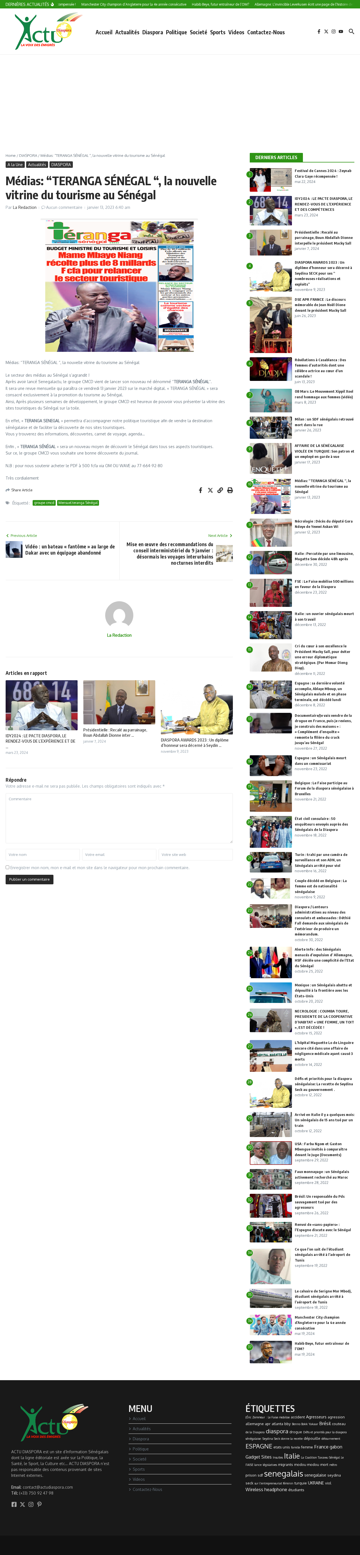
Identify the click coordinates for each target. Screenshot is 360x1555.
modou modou (306, 1464)
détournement (330, 1439)
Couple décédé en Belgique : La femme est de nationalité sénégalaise (321, 886)
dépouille (312, 1438)
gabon (336, 1447)
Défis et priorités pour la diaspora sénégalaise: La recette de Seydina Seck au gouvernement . (324, 1084)
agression (336, 1417)
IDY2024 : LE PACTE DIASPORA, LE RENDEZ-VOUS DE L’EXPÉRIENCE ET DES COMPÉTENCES (324, 204)
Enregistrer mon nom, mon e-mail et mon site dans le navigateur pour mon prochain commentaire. (100, 867)
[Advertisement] (180, 96)
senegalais (283, 1473)
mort (324, 1464)
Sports (218, 32)
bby (287, 1423)
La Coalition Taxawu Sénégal (320, 1457)
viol (328, 1483)
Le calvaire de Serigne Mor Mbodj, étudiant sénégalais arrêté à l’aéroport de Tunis (323, 1296)
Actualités (127, 32)
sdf (260, 1475)
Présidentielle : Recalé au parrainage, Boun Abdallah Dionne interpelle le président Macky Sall (324, 237)
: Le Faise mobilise (278, 1417)
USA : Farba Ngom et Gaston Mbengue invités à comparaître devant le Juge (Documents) (321, 1149)
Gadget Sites (259, 1457)
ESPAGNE (259, 1446)
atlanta (277, 1423)
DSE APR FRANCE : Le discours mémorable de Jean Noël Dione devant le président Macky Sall (320, 305)
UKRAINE (316, 1482)
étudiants (296, 1490)
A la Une (15, 164)
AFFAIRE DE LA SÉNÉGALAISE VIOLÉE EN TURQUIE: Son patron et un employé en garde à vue (324, 451)
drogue (295, 1432)
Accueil (104, 32)
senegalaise (315, 1474)
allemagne (255, 1423)
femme (307, 1447)
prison (251, 1475)
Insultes (278, 1457)
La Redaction (25, 207)
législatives (270, 1465)
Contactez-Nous (266, 32)
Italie (292, 1455)
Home (11, 155)
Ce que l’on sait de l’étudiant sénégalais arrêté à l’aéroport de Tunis (322, 1254)
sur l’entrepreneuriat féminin (274, 1483)
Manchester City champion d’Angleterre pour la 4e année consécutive (320, 1322)
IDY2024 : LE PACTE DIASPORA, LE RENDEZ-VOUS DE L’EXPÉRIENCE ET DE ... (40, 741)
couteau (339, 1423)
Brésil (325, 1423)
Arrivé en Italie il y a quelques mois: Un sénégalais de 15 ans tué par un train (324, 1120)
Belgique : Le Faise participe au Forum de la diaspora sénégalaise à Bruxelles (324, 788)
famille (295, 1447)
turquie (300, 1483)
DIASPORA (28, 155)
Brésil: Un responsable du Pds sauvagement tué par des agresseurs (320, 1202)
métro (333, 1465)
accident (298, 1417)
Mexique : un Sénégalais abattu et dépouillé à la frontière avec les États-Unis (323, 990)
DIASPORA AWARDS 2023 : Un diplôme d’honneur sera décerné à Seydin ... (195, 742)
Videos (236, 32)
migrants (285, 1464)
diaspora (277, 1431)
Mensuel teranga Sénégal (78, 503)
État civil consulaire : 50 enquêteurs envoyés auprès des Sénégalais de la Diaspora (321, 824)
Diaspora (152, 32)
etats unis (281, 1447)
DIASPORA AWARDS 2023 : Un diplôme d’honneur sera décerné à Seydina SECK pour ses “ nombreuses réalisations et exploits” (323, 273)
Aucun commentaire (64, 207)
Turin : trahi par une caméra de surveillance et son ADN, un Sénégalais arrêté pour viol (321, 860)
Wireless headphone (266, 1489)
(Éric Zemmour (255, 1417)
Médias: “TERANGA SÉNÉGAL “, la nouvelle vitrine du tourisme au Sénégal (323, 486)
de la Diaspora (255, 1432)
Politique (176, 32)
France (321, 1446)
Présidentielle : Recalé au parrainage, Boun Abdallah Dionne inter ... (115, 732)
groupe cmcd (44, 503)
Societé (198, 32)
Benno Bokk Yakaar (305, 1424)
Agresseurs (316, 1416)
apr (268, 1423)
